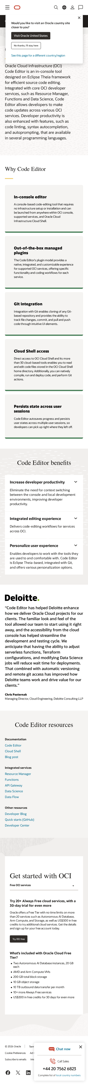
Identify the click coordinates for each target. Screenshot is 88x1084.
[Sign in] (72, 7)
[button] (7, 7)
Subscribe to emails (15, 1059)
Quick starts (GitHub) (19, 819)
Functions (12, 779)
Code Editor (13, 745)
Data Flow (12, 797)
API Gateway (13, 785)
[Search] (56, 7)
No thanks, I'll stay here (26, 45)
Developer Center (17, 825)
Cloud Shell (13, 751)
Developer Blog (16, 814)
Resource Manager (18, 774)
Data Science (14, 791)
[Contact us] (80, 7)
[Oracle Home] (17, 8)
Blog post (11, 757)
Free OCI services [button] (20, 885)
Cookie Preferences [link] (15, 1053)
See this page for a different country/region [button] (38, 56)
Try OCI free (18, 939)
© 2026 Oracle (13, 1046)
